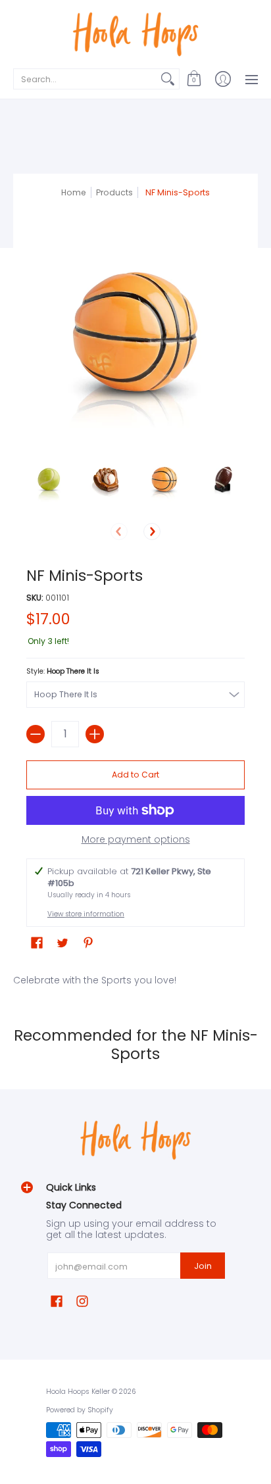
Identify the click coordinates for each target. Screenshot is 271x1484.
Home (73, 192)
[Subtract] (35, 734)
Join (203, 1266)
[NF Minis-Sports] (48, 479)
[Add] (95, 734)
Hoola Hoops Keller (78, 1392)
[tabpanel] (135, 977)
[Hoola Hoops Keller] (135, 33)
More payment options (136, 840)
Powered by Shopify (79, 1410)
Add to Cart (135, 774)
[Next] (152, 531)
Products (114, 192)
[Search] (168, 79)
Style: (62, 671)
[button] (194, 79)
